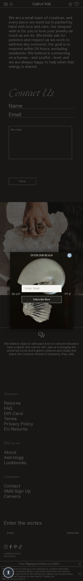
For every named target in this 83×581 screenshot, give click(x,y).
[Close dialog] (69, 255)
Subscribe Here (41, 299)
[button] (8, 572)
